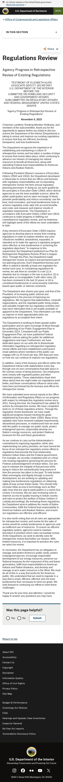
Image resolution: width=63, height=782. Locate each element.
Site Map (7, 693)
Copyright (7, 667)
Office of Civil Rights (13, 683)
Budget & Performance (14, 702)
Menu (58, 11)
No (24, 618)
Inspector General (12, 723)
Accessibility (9, 657)
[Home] (5, 11)
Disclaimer (8, 673)
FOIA (5, 713)
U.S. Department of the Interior (31, 11)
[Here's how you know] (31, 3)
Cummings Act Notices (14, 708)
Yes (13, 618)
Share (50, 49)
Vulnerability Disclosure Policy (19, 733)
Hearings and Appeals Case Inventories (23, 718)
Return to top (9, 639)
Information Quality (12, 678)
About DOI (7, 652)
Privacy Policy (10, 688)
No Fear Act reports (13, 728)
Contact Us (8, 662)
